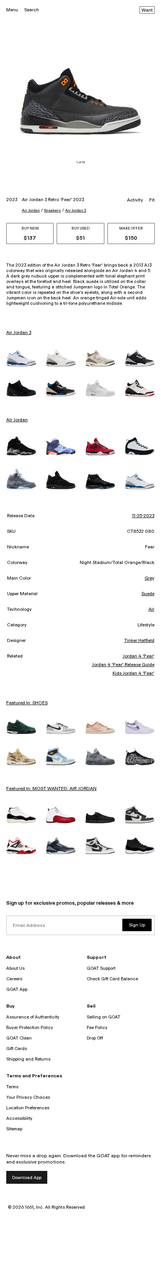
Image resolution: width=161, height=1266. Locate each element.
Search (31, 10)
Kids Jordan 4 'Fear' (133, 673)
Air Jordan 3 (75, 210)
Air (151, 609)
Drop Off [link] (95, 1038)
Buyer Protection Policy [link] (29, 1028)
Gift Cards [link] (16, 1049)
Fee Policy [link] (97, 1028)
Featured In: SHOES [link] (27, 703)
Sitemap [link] (14, 1129)
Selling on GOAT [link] (103, 1017)
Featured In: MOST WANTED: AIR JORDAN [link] (51, 789)
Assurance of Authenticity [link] (32, 1017)
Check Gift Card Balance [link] (112, 979)
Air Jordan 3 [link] (18, 333)
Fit (152, 200)
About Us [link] (15, 968)
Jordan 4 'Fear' (138, 656)
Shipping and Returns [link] (28, 1059)
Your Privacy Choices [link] (28, 1097)
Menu (12, 10)
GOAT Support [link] (101, 968)
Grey (149, 578)
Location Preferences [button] (27, 1108)
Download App (26, 1178)
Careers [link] (14, 979)
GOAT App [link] (16, 989)
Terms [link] (12, 1087)
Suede (147, 594)
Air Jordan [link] (17, 420)
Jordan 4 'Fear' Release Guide (123, 665)
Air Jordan (31, 210)
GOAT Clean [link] (19, 1038)
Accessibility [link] (19, 1118)
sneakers (52, 210)
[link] (21, 357)
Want (147, 10)
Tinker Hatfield (139, 640)
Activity (135, 200)
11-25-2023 (143, 516)
